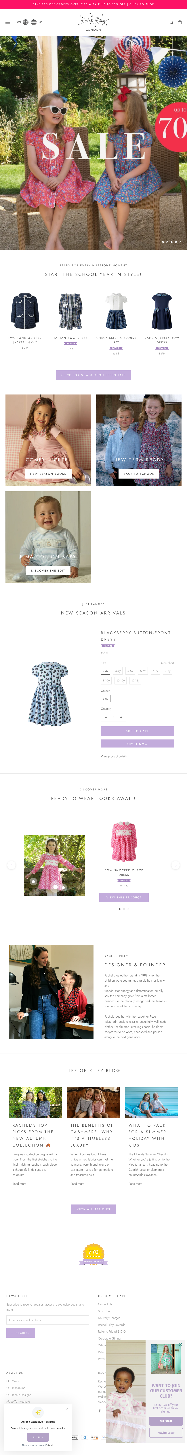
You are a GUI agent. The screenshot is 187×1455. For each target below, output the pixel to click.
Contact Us (105, 1304)
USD (40, 22)
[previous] (11, 865)
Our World (13, 1381)
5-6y (143, 671)
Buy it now (137, 744)
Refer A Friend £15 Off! (113, 1331)
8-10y (106, 680)
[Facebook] (99, 1410)
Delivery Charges (109, 1318)
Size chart (167, 663)
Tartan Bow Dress (71, 338)
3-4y (118, 671)
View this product (124, 898)
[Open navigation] (7, 22)
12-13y (135, 680)
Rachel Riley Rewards (111, 1325)
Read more (19, 1183)
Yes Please (166, 1420)
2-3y (105, 671)
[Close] (180, 1344)
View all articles (93, 1209)
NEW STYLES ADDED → (93, 232)
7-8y (167, 671)
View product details (114, 756)
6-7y (155, 671)
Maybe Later (166, 1433)
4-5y (130, 671)
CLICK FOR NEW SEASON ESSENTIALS (93, 375)
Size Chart (104, 1311)
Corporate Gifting (109, 1338)
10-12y (121, 680)
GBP (19, 22)
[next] (175, 865)
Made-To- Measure (18, 1401)
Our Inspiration (15, 1388)
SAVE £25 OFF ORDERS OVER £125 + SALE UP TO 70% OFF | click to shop (93, 4)
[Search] (171, 22)
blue (105, 698)
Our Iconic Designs (18, 1395)
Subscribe (21, 1333)
